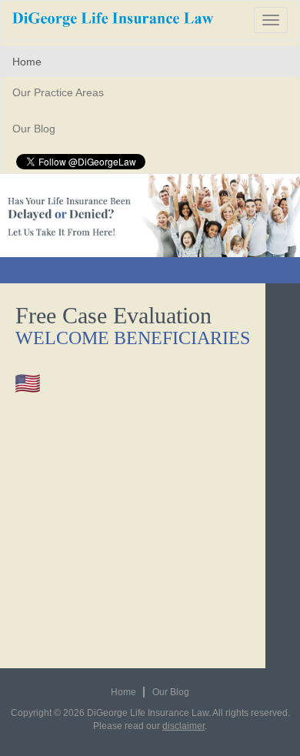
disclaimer (183, 726)
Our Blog (33, 128)
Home (27, 61)
